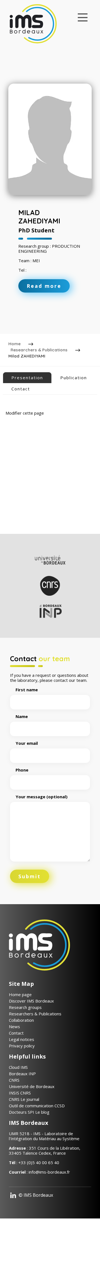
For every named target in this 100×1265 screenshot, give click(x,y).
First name (27, 689)
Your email (27, 743)
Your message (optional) (42, 796)
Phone (22, 770)
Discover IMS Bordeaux (31, 1000)
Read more (44, 286)
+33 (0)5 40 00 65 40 (38, 1162)
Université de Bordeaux (31, 1086)
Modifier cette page (25, 413)
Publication (73, 377)
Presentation (27, 377)
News (14, 1026)
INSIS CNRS (20, 1092)
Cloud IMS (18, 1067)
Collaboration (21, 1020)
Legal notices (21, 1039)
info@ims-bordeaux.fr (49, 1172)
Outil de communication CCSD (37, 1105)
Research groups (25, 1007)
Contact (20, 388)
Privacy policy (22, 1045)
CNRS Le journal (24, 1099)
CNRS (14, 1079)
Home (14, 343)
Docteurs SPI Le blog (29, 1112)
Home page (20, 994)
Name (22, 716)
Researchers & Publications (39, 349)
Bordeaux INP (22, 1073)
